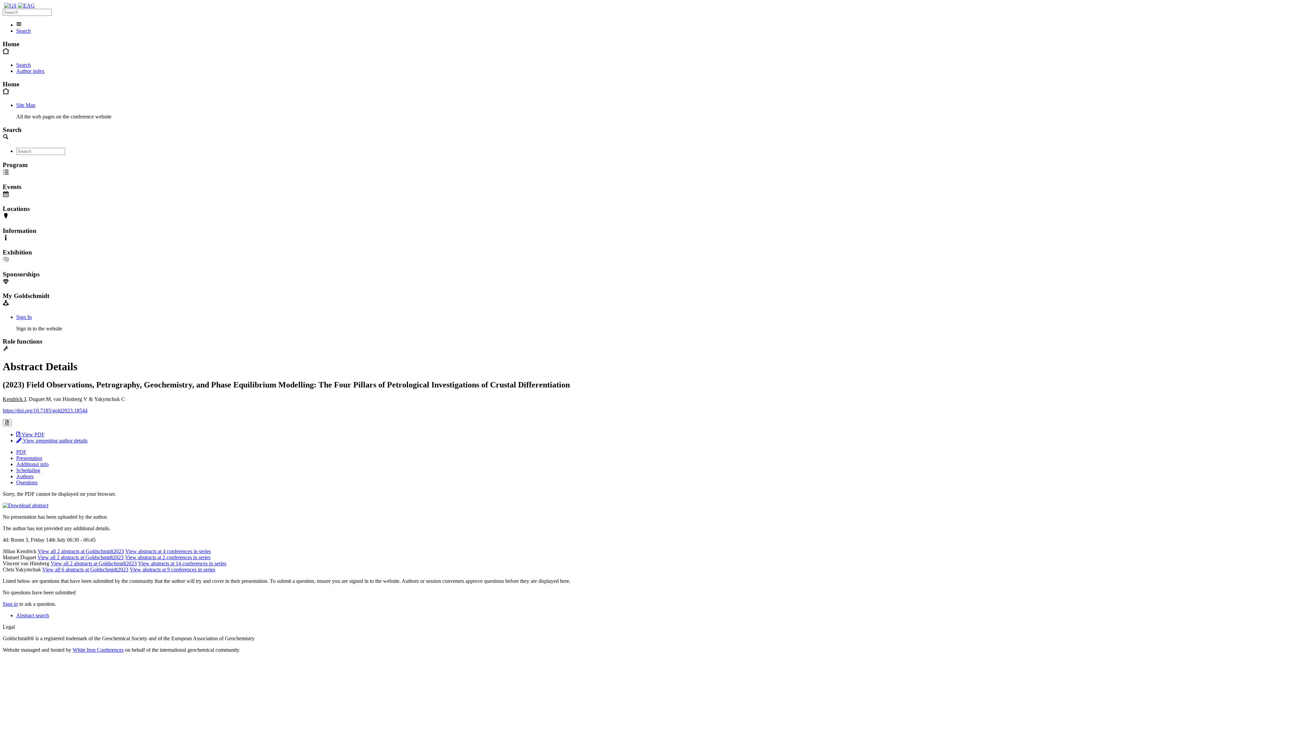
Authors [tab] (24, 476)
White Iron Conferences (98, 650)
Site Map (25, 105)
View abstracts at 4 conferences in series (168, 551)
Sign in (10, 604)
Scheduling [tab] (28, 470)
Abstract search (32, 615)
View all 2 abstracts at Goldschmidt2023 (81, 551)
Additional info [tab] (32, 464)
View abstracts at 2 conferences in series (167, 557)
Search (23, 31)
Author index (30, 71)
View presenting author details (54, 440)
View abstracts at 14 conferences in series (182, 563)
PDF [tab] (21, 452)
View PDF (32, 434)
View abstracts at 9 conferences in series (172, 569)
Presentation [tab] (29, 458)
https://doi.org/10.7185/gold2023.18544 (45, 410)
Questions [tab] (26, 482)
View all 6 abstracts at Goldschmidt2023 (85, 569)
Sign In (24, 317)
